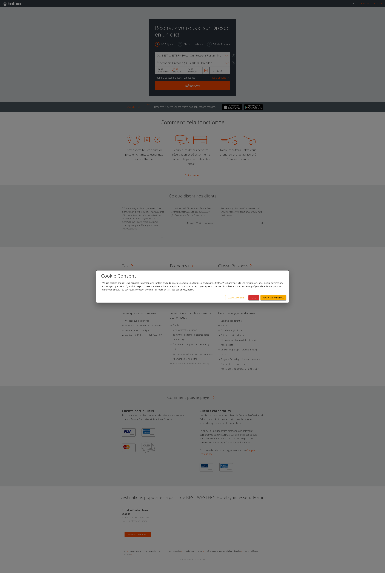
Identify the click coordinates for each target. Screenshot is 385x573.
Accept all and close (273, 297)
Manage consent (236, 297)
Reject (254, 297)
